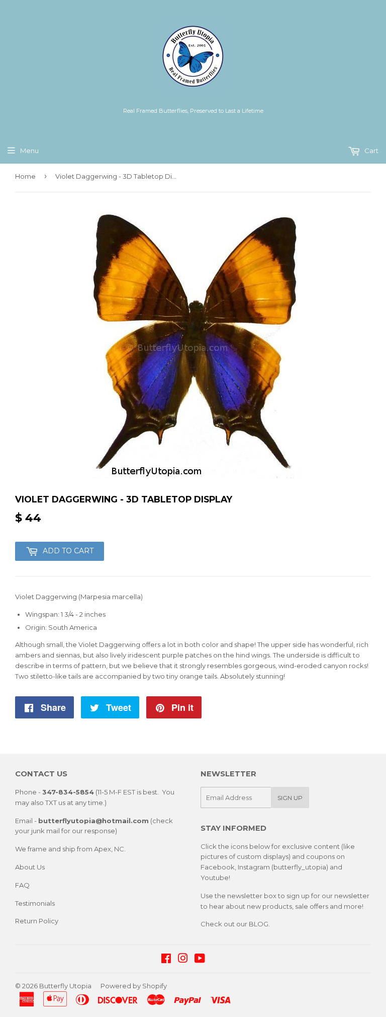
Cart (370, 151)
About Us (30, 867)
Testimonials (35, 903)
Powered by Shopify (134, 986)
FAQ (22, 885)
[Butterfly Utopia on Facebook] (166, 960)
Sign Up (290, 798)
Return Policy (36, 921)
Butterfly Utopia (65, 986)
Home (25, 176)
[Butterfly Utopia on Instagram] (183, 960)
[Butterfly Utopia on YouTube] (200, 960)
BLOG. (259, 924)
